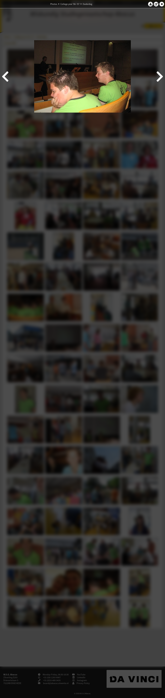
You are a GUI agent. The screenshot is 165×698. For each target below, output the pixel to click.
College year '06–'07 (69, 4)
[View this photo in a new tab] (156, 4)
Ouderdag (87, 4)
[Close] (161, 4)
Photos (53, 4)
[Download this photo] (150, 4)
